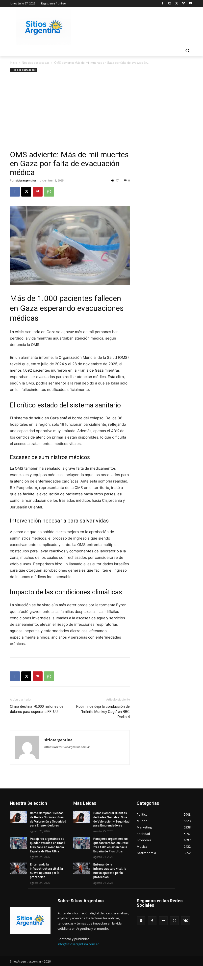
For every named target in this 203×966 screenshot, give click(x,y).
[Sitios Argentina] (43, 27)
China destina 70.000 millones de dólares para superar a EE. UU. (36, 709)
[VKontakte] (185, 920)
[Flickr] (163, 920)
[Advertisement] (70, 113)
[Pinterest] (38, 192)
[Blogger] (141, 920)
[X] (176, 3)
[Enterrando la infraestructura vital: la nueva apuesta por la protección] (18, 868)
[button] (187, 51)
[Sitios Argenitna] (30, 920)
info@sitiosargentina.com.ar (78, 944)
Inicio (13, 62)
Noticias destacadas (36, 62)
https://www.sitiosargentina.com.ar (67, 747)
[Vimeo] (183, 3)
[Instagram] (170, 3)
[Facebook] (163, 3)
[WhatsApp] (49, 192)
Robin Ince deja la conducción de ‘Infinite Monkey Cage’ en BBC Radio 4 (103, 711)
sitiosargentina (26, 180)
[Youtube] (190, 3)
